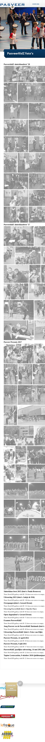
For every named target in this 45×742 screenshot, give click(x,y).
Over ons (35, 4)
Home (15, 6)
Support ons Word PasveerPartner (11, 687)
